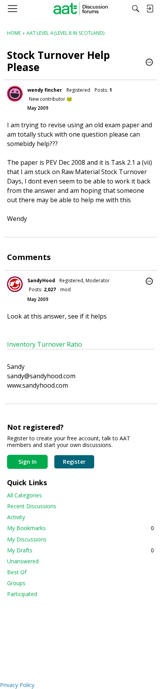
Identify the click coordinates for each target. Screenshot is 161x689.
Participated (22, 594)
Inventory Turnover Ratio (44, 344)
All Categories (24, 495)
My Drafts (80, 550)
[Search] (136, 8)
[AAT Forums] (81, 8)
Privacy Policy (17, 685)
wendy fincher (44, 90)
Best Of (17, 572)
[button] (149, 63)
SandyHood (41, 280)
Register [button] (74, 461)
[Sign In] (150, 8)
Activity (16, 517)
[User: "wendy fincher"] (15, 93)
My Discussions (27, 539)
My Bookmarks (80, 528)
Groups (16, 583)
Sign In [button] (27, 461)
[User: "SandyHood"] (15, 284)
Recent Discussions (31, 506)
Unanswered (23, 561)
